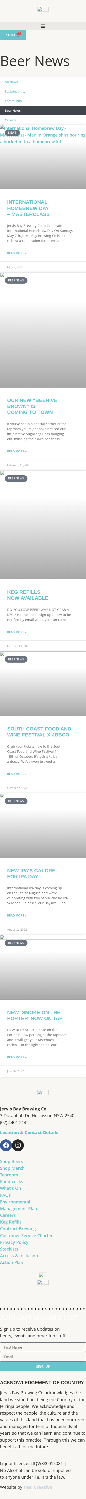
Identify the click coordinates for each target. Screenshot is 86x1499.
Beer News (13, 110)
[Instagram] (18, 1145)
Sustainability (15, 91)
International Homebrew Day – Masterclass (28, 208)
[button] (43, 26)
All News (11, 82)
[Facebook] (6, 1145)
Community (13, 101)
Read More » (17, 253)
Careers (10, 120)
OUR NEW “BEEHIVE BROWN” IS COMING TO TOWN (32, 406)
